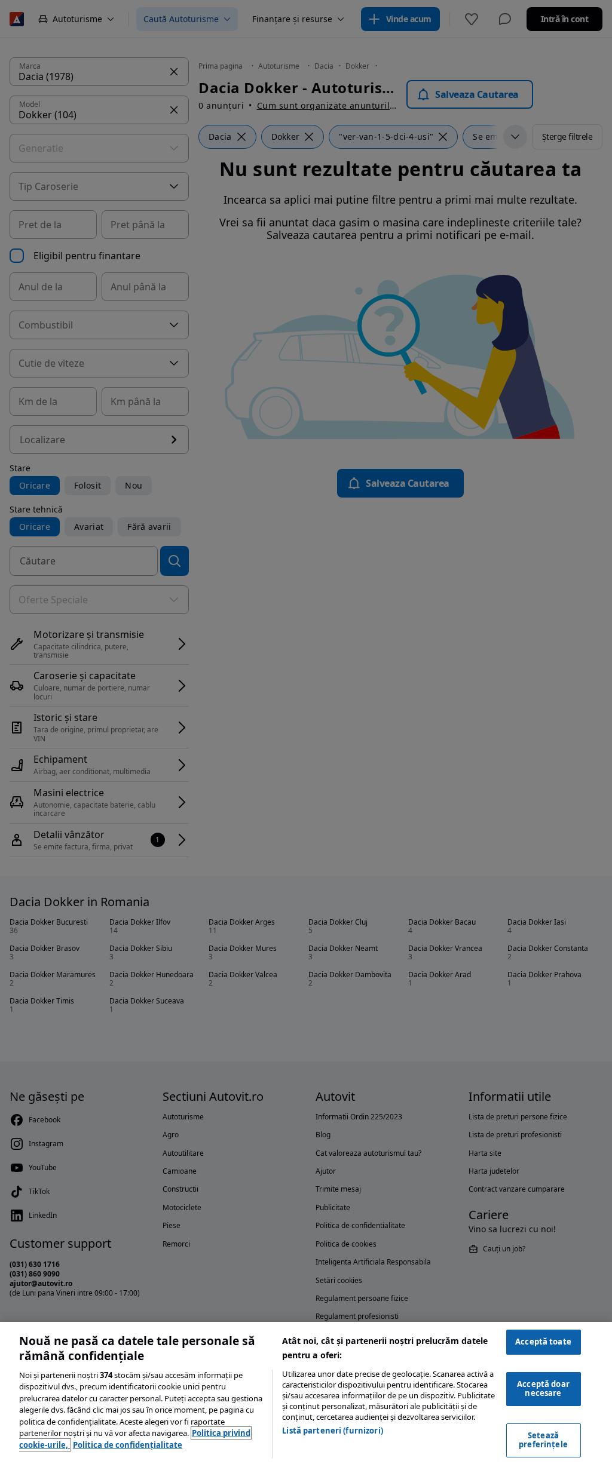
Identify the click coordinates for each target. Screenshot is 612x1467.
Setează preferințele (543, 1440)
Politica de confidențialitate (127, 1445)
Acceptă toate (543, 1341)
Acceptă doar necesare (543, 1389)
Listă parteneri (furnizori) (332, 1430)
